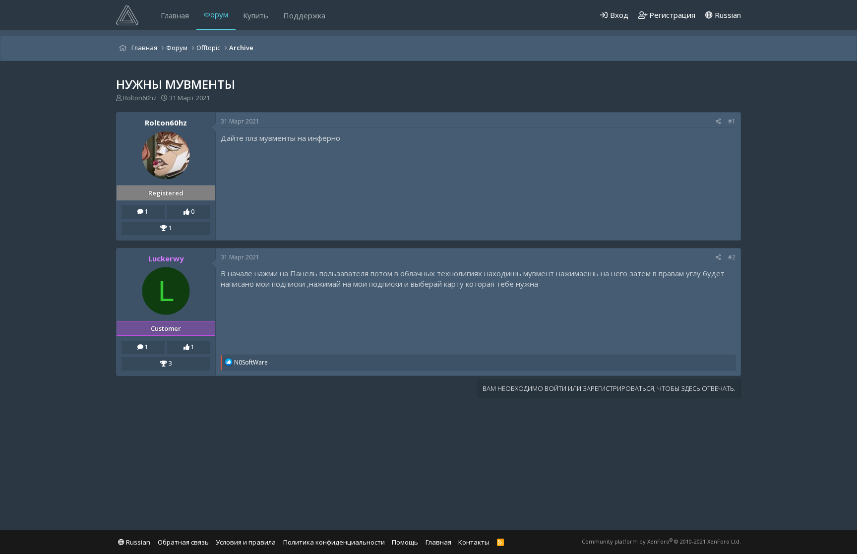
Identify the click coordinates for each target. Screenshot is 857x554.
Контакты (474, 542)
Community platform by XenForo (661, 541)
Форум (216, 14)
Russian (727, 15)
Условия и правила (246, 542)
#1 (731, 121)
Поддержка (304, 15)
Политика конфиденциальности (334, 542)
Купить (255, 15)
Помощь (405, 542)
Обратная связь (183, 542)
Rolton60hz (140, 97)
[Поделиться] (718, 121)
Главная (175, 15)
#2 (731, 257)
